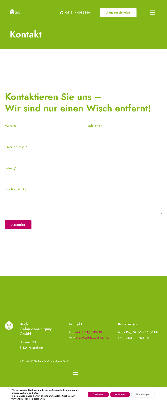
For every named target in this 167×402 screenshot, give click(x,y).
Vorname (11, 125)
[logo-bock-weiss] (15, 10)
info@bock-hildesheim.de (92, 338)
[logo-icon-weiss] (9, 321)
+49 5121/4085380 (88, 332)
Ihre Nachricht (16, 189)
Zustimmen (98, 394)
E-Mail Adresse (16, 147)
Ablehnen (120, 394)
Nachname (94, 125)
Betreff (10, 168)
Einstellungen (25, 396)
